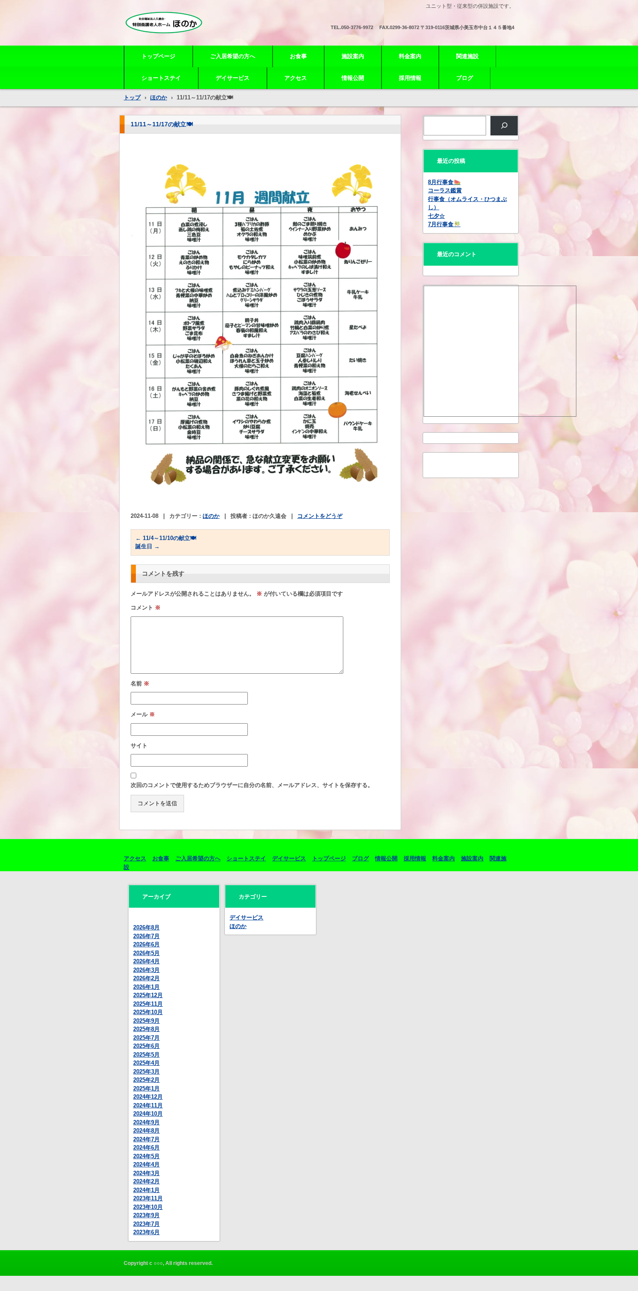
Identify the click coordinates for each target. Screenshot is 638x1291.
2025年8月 (146, 1029)
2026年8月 (146, 927)
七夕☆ (436, 216)
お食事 (298, 56)
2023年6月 (146, 1232)
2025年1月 (146, 1088)
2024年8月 (146, 1130)
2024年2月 (146, 1181)
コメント (146, 607)
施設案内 (353, 56)
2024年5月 (146, 1156)
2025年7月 (146, 1037)
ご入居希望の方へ (232, 56)
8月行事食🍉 (444, 182)
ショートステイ (161, 78)
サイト (139, 745)
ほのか (211, 516)
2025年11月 (148, 1004)
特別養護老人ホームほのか (172, 40)
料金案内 (410, 56)
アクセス (295, 78)
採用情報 (410, 78)
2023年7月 (146, 1224)
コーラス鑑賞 (445, 190)
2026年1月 (146, 987)
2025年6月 (146, 1046)
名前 (140, 683)
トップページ (158, 56)
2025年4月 (146, 1063)
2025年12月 (148, 995)
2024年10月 (148, 1113)
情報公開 (353, 78)
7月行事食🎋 (444, 224)
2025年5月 (146, 1054)
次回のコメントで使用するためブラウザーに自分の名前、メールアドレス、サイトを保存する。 (252, 785)
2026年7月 (146, 936)
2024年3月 (146, 1173)
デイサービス (233, 78)
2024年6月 (146, 1147)
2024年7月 (146, 1139)
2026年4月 (146, 961)
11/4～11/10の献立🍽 (165, 538)
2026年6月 (146, 944)
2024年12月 (148, 1096)
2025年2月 (146, 1080)
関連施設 (467, 56)
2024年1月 (146, 1190)
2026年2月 (146, 978)
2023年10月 (148, 1207)
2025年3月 (146, 1071)
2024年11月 (148, 1105)
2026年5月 (146, 953)
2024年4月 (146, 1164)
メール (143, 714)
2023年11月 (148, 1198)
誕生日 (147, 546)
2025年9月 (146, 1021)
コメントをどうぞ (319, 516)
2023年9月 (146, 1215)
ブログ (464, 78)
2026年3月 (146, 970)
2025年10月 (148, 1012)
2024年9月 (146, 1122)
